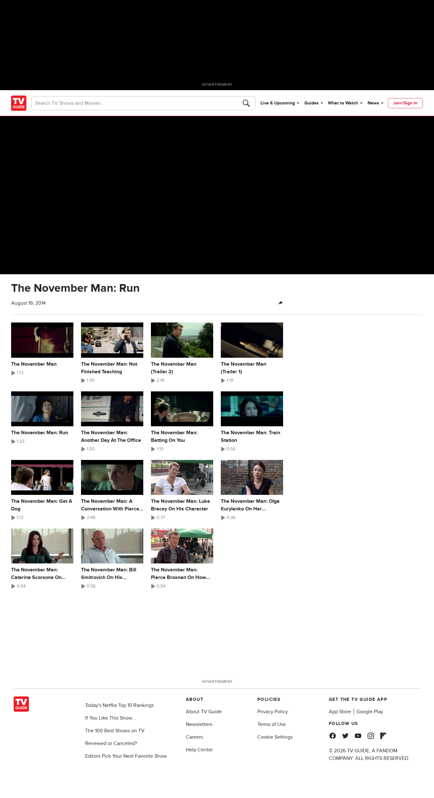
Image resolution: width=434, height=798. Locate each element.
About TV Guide (204, 711)
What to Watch (343, 103)
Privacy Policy (272, 711)
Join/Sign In (405, 103)
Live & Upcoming (278, 103)
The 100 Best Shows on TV (115, 731)
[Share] (280, 303)
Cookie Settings (275, 737)
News (373, 103)
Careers (194, 737)
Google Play (369, 711)
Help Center (199, 750)
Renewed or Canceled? (111, 743)
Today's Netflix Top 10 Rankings (119, 705)
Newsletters (199, 724)
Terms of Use (271, 724)
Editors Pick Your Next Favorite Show (126, 756)
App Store (340, 711)
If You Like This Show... (110, 718)
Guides (311, 103)
